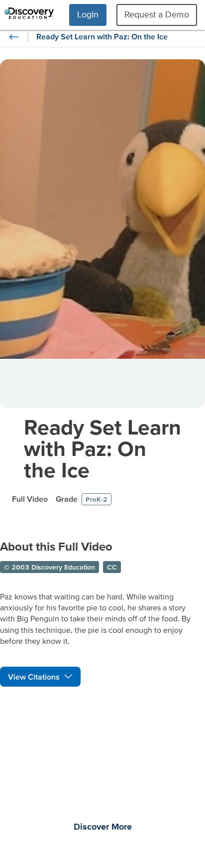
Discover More (103, 827)
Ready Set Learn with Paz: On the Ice (102, 448)
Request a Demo (156, 14)
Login (88, 14)
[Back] (14, 37)
